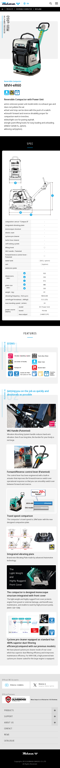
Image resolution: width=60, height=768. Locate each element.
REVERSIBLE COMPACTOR (24, 9)
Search (50, 3)
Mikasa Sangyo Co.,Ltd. (10, 3)
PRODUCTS (9, 9)
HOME (2, 9)
